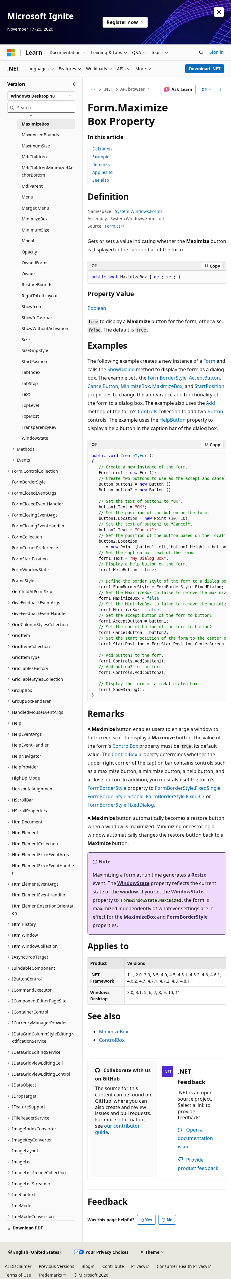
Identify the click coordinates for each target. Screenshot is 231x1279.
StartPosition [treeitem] (34, 361)
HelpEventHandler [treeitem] (30, 745)
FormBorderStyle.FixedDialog (121, 805)
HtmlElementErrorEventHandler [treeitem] (43, 869)
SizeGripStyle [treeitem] (35, 350)
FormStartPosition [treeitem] (30, 559)
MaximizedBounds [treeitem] (40, 135)
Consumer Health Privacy (182, 1266)
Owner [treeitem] (28, 274)
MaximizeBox (167, 386)
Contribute (113, 1266)
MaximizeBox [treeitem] (35, 124)
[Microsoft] (11, 52)
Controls (147, 411)
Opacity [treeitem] (29, 252)
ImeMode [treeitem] (21, 1205)
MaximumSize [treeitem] (36, 146)
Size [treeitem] (26, 339)
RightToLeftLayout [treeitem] (40, 296)
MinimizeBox (135, 386)
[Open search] (201, 52)
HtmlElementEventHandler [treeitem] (39, 895)
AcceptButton (204, 377)
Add (210, 403)
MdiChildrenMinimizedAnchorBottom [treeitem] (48, 171)
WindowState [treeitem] (35, 438)
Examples (102, 156)
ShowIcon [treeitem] (31, 306)
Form (209, 361)
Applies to (102, 172)
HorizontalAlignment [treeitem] (33, 789)
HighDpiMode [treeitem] (26, 778)
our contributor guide (117, 1129)
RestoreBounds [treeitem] (37, 284)
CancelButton (103, 386)
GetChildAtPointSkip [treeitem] (32, 591)
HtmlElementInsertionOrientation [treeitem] (43, 909)
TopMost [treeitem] (30, 416)
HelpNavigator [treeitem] (26, 756)
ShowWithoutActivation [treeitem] (45, 328)
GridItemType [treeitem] (26, 657)
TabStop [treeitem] (30, 383)
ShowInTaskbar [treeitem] (37, 317)
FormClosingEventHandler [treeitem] (38, 526)
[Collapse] (74, 84)
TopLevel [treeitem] (30, 405)
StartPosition (209, 386)
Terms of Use (18, 1275)
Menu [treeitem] (27, 197)
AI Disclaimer (18, 1266)
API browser (132, 89)
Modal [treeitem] (28, 241)
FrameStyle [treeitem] (23, 580)
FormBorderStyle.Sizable (115, 796)
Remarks (101, 164)
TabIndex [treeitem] (31, 372)
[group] (157, 575)
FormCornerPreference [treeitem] (35, 547)
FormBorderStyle (167, 377)
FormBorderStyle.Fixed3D (175, 796)
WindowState (133, 883)
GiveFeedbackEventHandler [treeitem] (39, 613)
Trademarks (50, 1275)
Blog (86, 1266)
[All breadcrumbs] (93, 89)
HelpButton (172, 420)
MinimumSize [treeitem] (35, 230)
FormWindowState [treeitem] (30, 569)
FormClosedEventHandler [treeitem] (37, 504)
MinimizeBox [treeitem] (35, 219)
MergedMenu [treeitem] (35, 208)
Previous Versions (56, 1266)
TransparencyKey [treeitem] (39, 427)
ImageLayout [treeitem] (25, 1150)
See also (100, 180)
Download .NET (204, 68)
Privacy (138, 1266)
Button (215, 411)
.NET (108, 89)
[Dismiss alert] (219, 12)
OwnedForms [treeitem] (35, 262)
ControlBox (125, 746)
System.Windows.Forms (138, 211)
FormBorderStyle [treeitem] (29, 482)
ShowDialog (121, 369)
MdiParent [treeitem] (32, 186)
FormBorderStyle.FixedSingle (187, 788)
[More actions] (221, 89)
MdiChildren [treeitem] (34, 156)
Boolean (97, 308)
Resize (198, 874)
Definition (102, 149)
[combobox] (41, 96)
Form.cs (113, 226)
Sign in (217, 52)
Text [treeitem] (26, 394)
